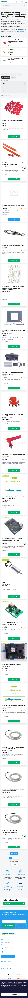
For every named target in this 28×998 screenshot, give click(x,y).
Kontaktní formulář (8, 956)
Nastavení (14, 990)
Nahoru (15, 864)
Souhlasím (14, 994)
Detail (14, 219)
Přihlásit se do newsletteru (8, 925)
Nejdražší (19, 74)
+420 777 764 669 (8, 945)
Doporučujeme (5, 74)
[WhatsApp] (2, 951)
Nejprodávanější (6, 77)
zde (6, 986)
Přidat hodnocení (7, 903)
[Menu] (26, 1)
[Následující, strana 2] (14, 858)
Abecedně (13, 77)
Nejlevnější (13, 74)
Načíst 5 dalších (14, 853)
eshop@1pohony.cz (8, 942)
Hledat (25, 5)
